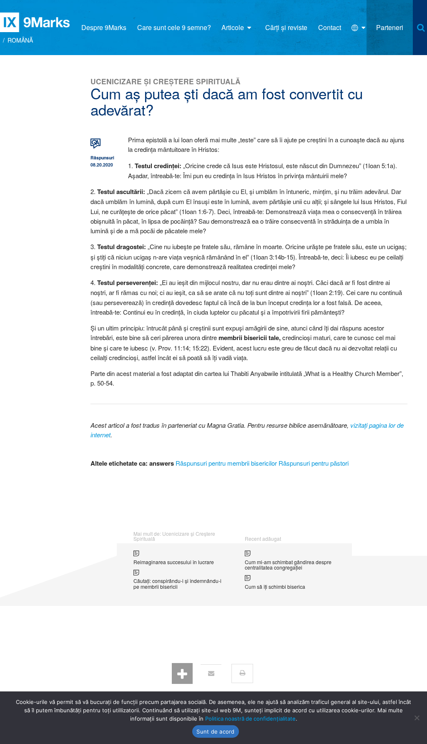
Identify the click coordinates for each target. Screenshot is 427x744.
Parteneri (389, 27)
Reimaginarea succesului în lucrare (173, 562)
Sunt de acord (215, 731)
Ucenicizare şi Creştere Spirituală (165, 81)
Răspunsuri (100, 157)
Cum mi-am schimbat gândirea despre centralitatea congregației (288, 564)
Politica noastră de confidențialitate (250, 718)
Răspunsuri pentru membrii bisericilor (226, 463)
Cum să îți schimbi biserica (275, 586)
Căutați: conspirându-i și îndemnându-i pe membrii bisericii (177, 583)
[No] (416, 718)
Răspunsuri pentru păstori (314, 463)
